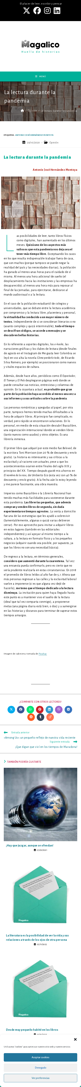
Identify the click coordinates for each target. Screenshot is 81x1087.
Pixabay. (43, 654)
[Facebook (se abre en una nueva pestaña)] (37, 10)
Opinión (53, 142)
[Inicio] (22, 110)
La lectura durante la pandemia (59, 110)
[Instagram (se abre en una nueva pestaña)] (48, 10)
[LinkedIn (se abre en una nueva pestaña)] (56, 10)
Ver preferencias (41, 1078)
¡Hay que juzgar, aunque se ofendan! (29, 845)
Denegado (40, 1067)
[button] (75, 1039)
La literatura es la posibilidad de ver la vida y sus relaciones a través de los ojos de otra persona (37, 937)
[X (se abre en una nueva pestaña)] (27, 10)
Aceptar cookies (40, 1057)
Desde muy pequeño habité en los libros (32, 1029)
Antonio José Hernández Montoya (34, 135)
